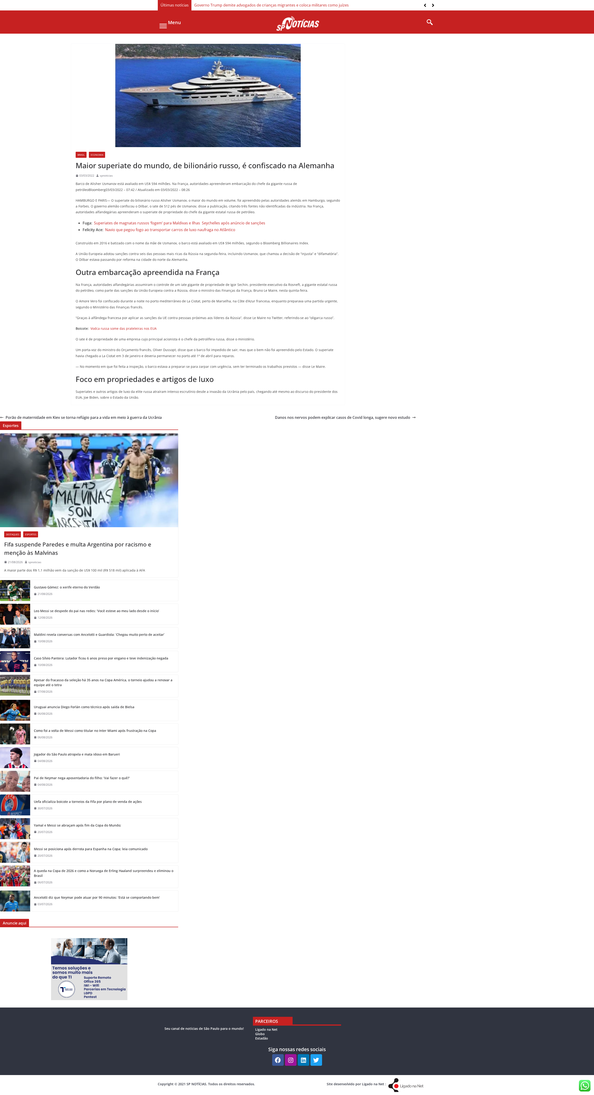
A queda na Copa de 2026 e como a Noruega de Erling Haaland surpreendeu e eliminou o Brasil (103, 873)
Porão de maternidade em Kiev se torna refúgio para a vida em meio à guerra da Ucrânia (84, 417)
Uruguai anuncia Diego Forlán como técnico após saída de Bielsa (84, 707)
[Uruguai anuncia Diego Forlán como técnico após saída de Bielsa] (15, 710)
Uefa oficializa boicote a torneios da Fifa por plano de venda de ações (88, 801)
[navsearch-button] (428, 22)
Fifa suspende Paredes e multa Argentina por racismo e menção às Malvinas (77, 548)
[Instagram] (291, 1060)
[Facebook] (278, 1060)
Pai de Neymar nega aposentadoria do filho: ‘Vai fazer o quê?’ (82, 778)
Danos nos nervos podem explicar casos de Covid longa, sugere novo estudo (342, 417)
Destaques (12, 534)
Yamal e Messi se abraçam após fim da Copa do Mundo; (77, 825)
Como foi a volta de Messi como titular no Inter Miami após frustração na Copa (95, 730)
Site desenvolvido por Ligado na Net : (356, 1084)
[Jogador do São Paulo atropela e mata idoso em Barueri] (15, 757)
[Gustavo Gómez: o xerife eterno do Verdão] (15, 590)
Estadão (261, 1038)
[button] (433, 5)
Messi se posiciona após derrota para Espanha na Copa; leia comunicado (91, 849)
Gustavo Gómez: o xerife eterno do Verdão (67, 587)
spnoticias (106, 176)
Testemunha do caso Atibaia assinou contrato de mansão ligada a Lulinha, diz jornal (267, 5)
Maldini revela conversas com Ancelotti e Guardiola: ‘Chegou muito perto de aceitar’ (99, 634)
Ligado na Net (266, 1029)
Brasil (81, 154)
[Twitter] (316, 1060)
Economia (97, 154)
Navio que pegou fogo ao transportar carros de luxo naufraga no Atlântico (170, 229)
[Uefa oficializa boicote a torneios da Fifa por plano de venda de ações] (15, 805)
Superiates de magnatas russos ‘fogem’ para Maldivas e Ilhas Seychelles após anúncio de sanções (179, 223)
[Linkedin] (303, 1060)
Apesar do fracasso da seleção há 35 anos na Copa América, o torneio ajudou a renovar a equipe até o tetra (103, 682)
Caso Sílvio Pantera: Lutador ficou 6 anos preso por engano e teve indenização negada (101, 658)
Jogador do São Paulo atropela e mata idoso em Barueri (77, 754)
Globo (260, 1034)
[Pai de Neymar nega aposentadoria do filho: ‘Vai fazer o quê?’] (15, 781)
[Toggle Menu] (163, 26)
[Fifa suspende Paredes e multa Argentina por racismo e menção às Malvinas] (89, 480)
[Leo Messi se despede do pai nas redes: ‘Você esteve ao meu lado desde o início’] (15, 614)
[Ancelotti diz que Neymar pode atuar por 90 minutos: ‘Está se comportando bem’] (15, 901)
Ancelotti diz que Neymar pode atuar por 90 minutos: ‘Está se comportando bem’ (97, 897)
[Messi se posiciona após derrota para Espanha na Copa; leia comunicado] (15, 852)
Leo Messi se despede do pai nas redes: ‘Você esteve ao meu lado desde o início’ (96, 611)
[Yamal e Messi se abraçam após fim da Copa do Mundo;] (15, 828)
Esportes (30, 534)
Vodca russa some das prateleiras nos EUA (123, 328)
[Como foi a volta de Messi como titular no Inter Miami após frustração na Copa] (15, 734)
